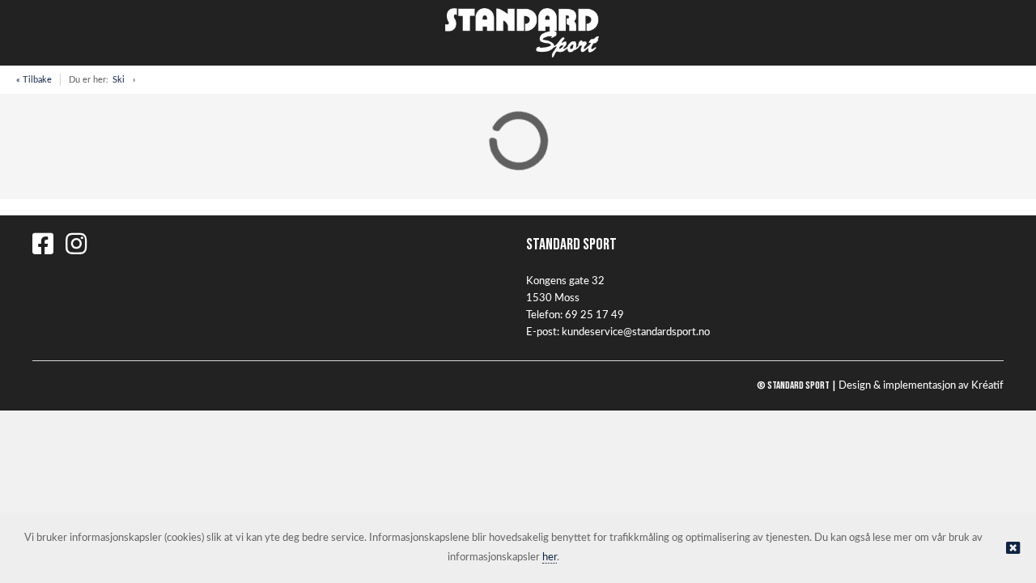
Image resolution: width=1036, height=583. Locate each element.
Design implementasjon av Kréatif (921, 386)
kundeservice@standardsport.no (636, 332)
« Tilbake (34, 79)
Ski (119, 79)
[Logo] (518, 32)
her (549, 557)
